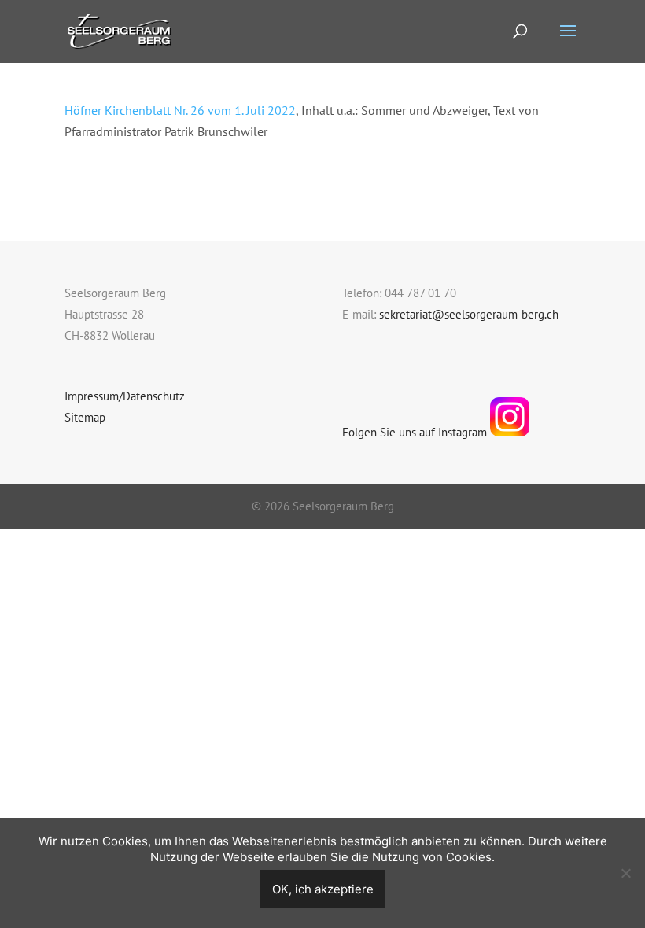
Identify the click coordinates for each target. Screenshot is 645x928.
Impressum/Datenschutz (124, 396)
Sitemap (84, 417)
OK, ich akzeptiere (323, 889)
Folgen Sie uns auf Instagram (416, 432)
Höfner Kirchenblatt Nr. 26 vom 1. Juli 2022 (180, 110)
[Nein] (625, 873)
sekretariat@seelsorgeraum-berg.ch (468, 314)
